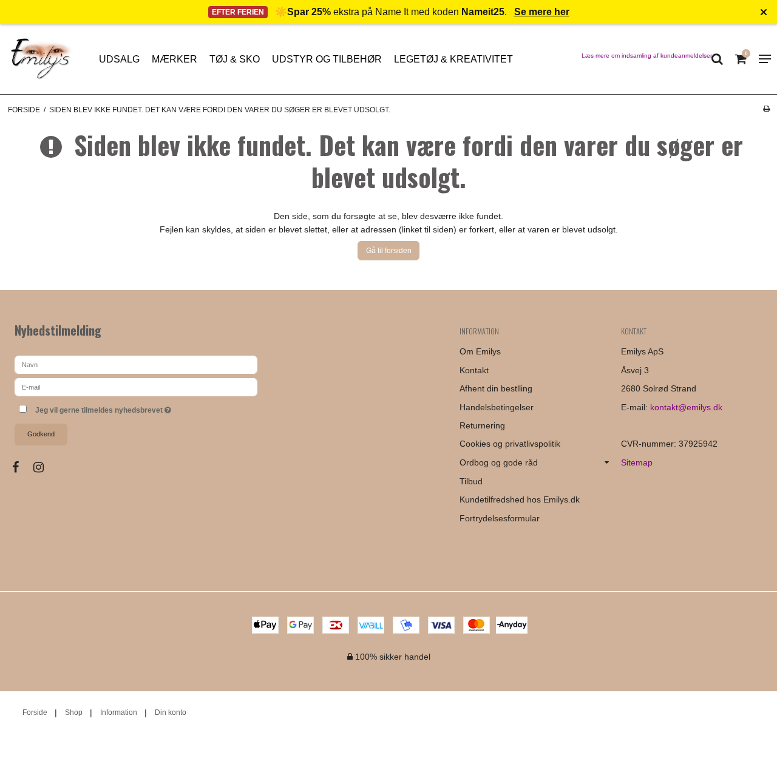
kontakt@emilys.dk (686, 407)
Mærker (174, 59)
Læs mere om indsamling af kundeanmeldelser (647, 55)
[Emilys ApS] (40, 59)
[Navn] (136, 363)
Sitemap (637, 462)
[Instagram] (44, 467)
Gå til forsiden (389, 250)
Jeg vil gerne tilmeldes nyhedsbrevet (148, 408)
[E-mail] (136, 386)
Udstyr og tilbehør (327, 59)
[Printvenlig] (766, 108)
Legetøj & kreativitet (453, 59)
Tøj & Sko (234, 59)
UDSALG (119, 59)
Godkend (41, 434)
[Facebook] (21, 467)
